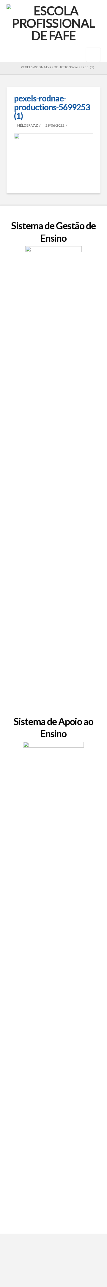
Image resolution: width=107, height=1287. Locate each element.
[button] (93, 55)
